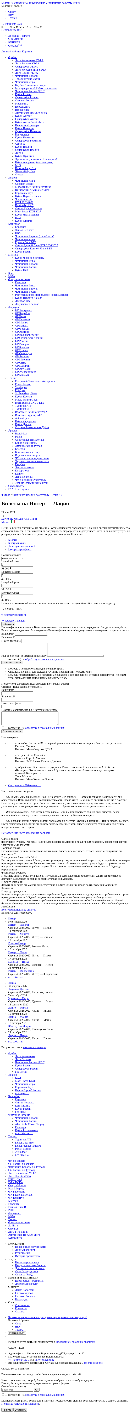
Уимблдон (21, 387)
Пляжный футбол (25, 168)
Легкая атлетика (24, 467)
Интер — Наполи (18, 924)
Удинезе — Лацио (18, 998)
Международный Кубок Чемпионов (36, 88)
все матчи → (22, 1071)
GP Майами (22, 374)
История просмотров (27, 1256)
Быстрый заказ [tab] (16, 543)
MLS (18, 165)
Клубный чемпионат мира (30, 85)
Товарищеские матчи (27, 78)
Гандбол (20, 464)
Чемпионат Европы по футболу (26, 1166)
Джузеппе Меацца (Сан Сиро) (19, 518)
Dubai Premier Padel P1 (28, 1145)
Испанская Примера (27, 125)
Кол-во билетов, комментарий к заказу (24, 655)
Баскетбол (14, 223)
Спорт (12, 11)
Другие (12, 430)
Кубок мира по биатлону (29, 257)
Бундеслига (22, 134)
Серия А (20, 143)
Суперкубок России (26, 97)
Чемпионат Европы (26, 75)
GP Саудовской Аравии (29, 337)
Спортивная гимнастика (29, 439)
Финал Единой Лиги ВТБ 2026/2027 (36, 245)
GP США (20, 362)
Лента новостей (24, 1289)
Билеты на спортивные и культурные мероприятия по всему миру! (40, 2)
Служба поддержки (26, 1271)
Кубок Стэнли (23, 220)
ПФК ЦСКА (15, 1182)
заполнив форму (93, 1362)
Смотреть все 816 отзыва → (24, 785)
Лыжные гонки (24, 476)
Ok (36, 1390)
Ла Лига (13, 1225)
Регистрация (22, 1252)
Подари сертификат (19, 549)
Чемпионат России (26, 267)
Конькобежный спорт (27, 452)
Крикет (19, 473)
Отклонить (20, 1410)
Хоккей (12, 177)
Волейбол (21, 433)
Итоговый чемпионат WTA (31, 411)
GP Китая (20, 316)
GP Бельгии (22, 347)
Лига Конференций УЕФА (30, 69)
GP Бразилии (22, 365)
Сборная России (24, 100)
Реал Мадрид (16, 1188)
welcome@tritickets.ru (13, 614)
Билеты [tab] (12, 539)
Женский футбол (25, 171)
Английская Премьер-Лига (31, 112)
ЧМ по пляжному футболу (30, 479)
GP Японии (22, 356)
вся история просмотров (34, 1047)
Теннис (12, 378)
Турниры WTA (24, 408)
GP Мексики (22, 359)
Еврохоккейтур (24, 193)
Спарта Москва (17, 1185)
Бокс (11, 273)
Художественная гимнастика (32, 461)
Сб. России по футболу (21, 1170)
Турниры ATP (23, 405)
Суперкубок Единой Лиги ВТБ (33, 248)
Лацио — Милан (18, 1007)
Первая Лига (22, 106)
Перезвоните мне (11, 29)
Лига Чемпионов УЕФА (29, 60)
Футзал (19, 174)
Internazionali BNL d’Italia (29, 402)
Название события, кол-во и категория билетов (29, 709)
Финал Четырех (24, 230)
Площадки (21, 1299)
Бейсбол (20, 448)
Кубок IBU (21, 270)
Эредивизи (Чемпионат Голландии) (36, 159)
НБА (18, 233)
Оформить (8, 624)
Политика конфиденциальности (20, 1403)
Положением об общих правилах (75, 1341)
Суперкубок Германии (28, 140)
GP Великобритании (27, 334)
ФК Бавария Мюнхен (20, 1194)
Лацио (12, 982)
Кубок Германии (25, 137)
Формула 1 (14, 307)
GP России (21, 341)
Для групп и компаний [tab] (21, 546)
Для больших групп (26, 1283)
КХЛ (18, 1077)
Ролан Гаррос (23, 384)
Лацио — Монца (18, 1016)
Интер (12, 918)
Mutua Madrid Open (26, 399)
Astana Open (22, 418)
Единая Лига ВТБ (18, 1207)
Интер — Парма (17, 952)
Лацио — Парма (18, 1035)
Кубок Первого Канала (28, 196)
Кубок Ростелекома (26, 1130)
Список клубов (24, 1293)
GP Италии (21, 350)
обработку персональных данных (44, 659)
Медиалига (21, 103)
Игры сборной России (28, 1090)
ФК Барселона (16, 1191)
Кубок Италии (23, 146)
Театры (12, 17)
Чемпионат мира (25, 82)
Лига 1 (19, 152)
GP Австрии (22, 331)
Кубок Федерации (25, 421)
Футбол (12, 57)
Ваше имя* (7, 633)
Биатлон (13, 254)
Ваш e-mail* (8, 637)
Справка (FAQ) (24, 1274)
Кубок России (23, 251)
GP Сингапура (23, 353)
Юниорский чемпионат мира (32, 189)
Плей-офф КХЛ (24, 205)
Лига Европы (23, 1059)
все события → (24, 1133)
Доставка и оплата (19, 35)
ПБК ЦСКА (15, 1179)
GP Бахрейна (22, 313)
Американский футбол (28, 445)
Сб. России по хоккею (21, 1163)
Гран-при (20, 282)
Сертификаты (16, 485)
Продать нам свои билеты (30, 1265)
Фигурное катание (19, 279)
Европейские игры (26, 442)
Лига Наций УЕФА (26, 72)
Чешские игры (23, 199)
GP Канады (21, 325)
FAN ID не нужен (18, 489)
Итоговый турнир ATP (28, 415)
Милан (5, 522)
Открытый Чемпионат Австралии (35, 381)
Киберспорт (22, 470)
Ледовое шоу (22, 300)
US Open (20, 390)
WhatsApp (7, 620)
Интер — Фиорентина (21, 970)
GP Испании (22, 319)
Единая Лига (22, 1105)
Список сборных (25, 1296)
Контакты (14, 41)
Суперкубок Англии (27, 119)
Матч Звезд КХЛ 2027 (28, 211)
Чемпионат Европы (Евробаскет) (34, 236)
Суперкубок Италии (27, 149)
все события (15, 977)
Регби (18, 436)
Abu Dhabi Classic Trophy (29, 1124)
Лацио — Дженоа (18, 989)
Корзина (27, 51)
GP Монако (21, 322)
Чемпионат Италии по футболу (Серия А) (37, 494)
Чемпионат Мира (25, 285)
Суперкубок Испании (28, 131)
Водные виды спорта (27, 455)
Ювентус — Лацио (19, 1026)
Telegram (19, 620)
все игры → (22, 1093)
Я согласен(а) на (34, 659)
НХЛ (18, 217)
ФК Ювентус (16, 1197)
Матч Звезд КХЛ (25, 1080)
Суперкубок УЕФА (26, 66)
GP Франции (22, 328)
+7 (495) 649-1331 (18, 1359)
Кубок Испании (24, 128)
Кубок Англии (23, 115)
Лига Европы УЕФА (27, 63)
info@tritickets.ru (44, 1359)
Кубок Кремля (23, 396)
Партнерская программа (29, 1280)
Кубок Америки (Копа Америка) (34, 162)
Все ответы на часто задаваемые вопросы (25, 832)
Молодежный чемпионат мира (33, 186)
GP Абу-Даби (23, 368)
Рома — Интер (17, 943)
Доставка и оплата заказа (30, 1268)
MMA (11, 276)
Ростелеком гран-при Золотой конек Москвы (41, 294)
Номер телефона (11, 640)
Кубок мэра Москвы (27, 214)
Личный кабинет (11, 51)
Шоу (11, 14)
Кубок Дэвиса (23, 424)
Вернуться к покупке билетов (18, 909)
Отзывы (15, 45)
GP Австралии (23, 310)
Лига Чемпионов (25, 1056)
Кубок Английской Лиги (29, 122)
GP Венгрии (22, 344)
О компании (15, 38)
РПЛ (11, 1210)
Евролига (20, 226)
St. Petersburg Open (26, 393)
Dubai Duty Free (24, 1142)
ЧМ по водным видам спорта (32, 458)
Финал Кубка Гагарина (28, 208)
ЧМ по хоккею (16, 1160)
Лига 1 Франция (18, 1231)
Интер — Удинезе (18, 933)
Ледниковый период (27, 304)
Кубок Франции (24, 156)
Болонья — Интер (18, 961)
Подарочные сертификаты (30, 1246)
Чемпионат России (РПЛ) (30, 1062)
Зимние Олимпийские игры (31, 482)
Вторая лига (22, 109)
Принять (7, 1410)
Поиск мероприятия (27, 1262)
